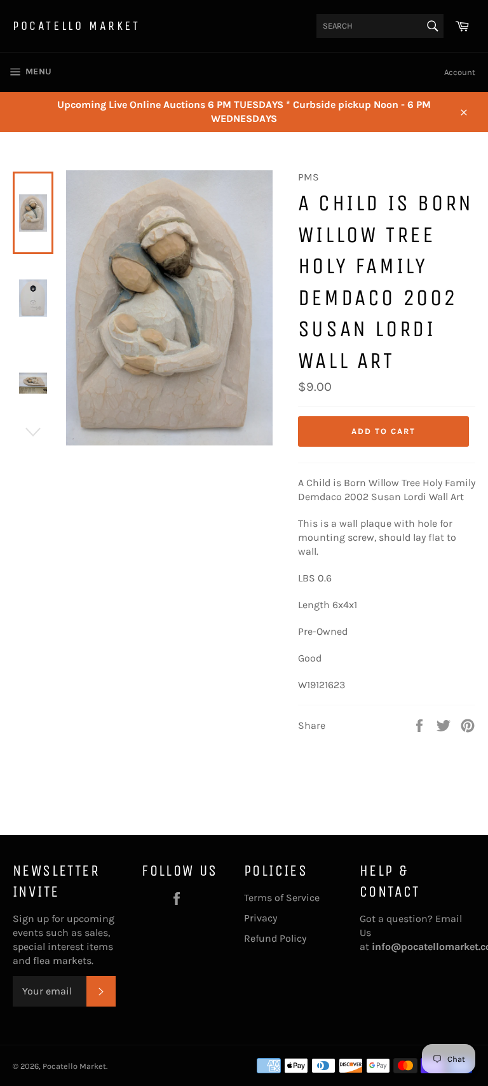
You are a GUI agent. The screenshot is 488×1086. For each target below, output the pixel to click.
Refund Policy (275, 938)
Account (459, 72)
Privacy (260, 918)
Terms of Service (282, 898)
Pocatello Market (76, 25)
